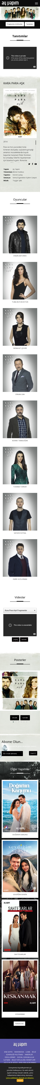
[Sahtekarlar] (20, 926)
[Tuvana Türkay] (20, 465)
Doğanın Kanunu (20, 834)
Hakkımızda (19, 1052)
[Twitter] (29, 164)
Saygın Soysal (20, 533)
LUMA (28, 1052)
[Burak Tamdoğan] (20, 419)
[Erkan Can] (20, 373)
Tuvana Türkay (20, 487)
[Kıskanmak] (20, 986)
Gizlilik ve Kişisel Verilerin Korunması (20, 1062)
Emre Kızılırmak (20, 579)
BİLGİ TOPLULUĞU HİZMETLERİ (23, 1060)
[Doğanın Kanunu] (20, 806)
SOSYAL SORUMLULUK (25, 1057)
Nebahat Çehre (20, 348)
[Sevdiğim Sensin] (20, 866)
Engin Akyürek (20, 256)
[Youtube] (36, 164)
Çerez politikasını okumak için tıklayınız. (20, 1078)
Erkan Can (20, 394)
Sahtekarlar (20, 954)
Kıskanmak (20, 1014)
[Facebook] (33, 164)
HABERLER (29, 1054)
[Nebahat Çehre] (20, 327)
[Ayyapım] (10, 3)
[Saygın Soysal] (20, 512)
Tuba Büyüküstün (20, 302)
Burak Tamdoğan (20, 440)
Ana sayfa (8, 1052)
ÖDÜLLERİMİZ (10, 1057)
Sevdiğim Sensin (20, 894)
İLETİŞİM (7, 1060)
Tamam (20, 1080)
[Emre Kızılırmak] (20, 558)
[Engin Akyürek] (20, 234)
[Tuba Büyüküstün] (20, 281)
